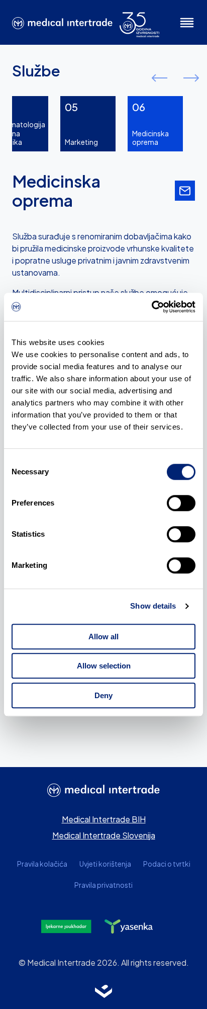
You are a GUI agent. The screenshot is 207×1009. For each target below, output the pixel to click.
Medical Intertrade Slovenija (103, 835)
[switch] (181, 503)
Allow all (103, 636)
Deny (103, 695)
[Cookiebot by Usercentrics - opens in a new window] (151, 306)
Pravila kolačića (42, 864)
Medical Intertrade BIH (104, 819)
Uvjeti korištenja (105, 864)
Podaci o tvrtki (166, 864)
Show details (153, 606)
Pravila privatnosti (103, 885)
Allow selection (104, 665)
